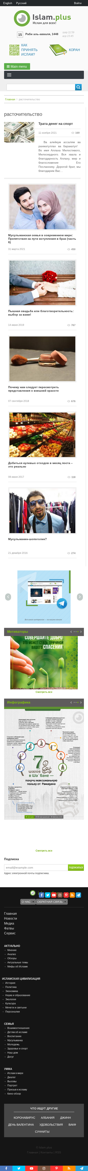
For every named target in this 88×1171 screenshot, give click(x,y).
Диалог (11, 1077)
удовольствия (51, 1124)
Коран (74, 50)
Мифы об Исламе (17, 966)
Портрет (12, 1085)
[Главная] (44, 18)
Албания (47, 1117)
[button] (17, 66)
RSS (58, 1152)
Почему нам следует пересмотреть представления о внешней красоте (33, 388)
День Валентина (21, 1124)
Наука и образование (17, 995)
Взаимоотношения (18, 1028)
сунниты (42, 1131)
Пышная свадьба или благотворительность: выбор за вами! (41, 312)
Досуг (10, 1056)
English (7, 3)
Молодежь (13, 1044)
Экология (10, 999)
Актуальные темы (17, 962)
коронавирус (24, 1117)
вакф (72, 1124)
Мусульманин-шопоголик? (27, 539)
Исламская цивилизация (21, 978)
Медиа (9, 923)
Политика (11, 987)
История (10, 983)
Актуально (12, 946)
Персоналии (12, 1011)
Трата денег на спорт (55, 123)
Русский (21, 3)
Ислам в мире (15, 1073)
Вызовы (12, 1081)
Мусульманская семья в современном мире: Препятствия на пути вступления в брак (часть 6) (42, 239)
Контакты (47, 1152)
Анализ (11, 954)
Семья (9, 1023)
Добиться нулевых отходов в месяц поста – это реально (40, 464)
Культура (10, 1003)
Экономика (11, 991)
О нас (26, 901)
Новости (10, 918)
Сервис (10, 933)
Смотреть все (44, 692)
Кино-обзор (14, 1093)
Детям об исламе (17, 1032)
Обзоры (12, 958)
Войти (77, 3)
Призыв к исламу (17, 1089)
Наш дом (12, 1052)
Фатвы (9, 928)
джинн (65, 1117)
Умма (8, 1069)
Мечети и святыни (16, 1007)
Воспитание (14, 1036)
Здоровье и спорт (17, 1048)
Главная (10, 99)
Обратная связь (50, 901)
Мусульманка (15, 1040)
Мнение (12, 950)
